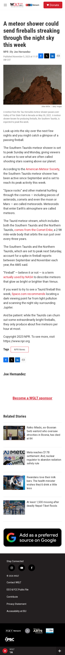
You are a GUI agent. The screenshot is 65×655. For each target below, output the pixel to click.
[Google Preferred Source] (33, 537)
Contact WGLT (14, 582)
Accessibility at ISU (16, 611)
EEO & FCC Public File (17, 589)
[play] (5, 650)
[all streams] (60, 651)
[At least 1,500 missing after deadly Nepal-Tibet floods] (14, 507)
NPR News (19, 349)
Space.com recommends (28, 294)
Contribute (12, 597)
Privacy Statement (16, 604)
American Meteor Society (42, 169)
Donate (54, 5)
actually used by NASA (18, 277)
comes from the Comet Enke (33, 230)
